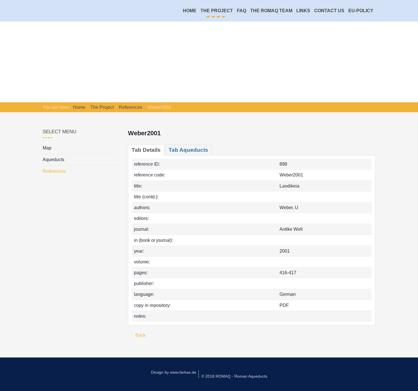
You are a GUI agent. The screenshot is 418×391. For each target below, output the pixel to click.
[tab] (146, 150)
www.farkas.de (183, 372)
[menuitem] (189, 10)
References (54, 171)
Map (47, 147)
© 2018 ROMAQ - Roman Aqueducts (234, 376)
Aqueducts (53, 159)
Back (140, 335)
